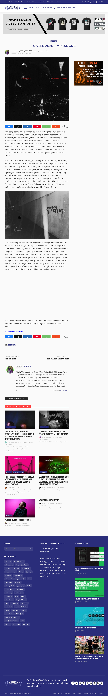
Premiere (8, 607)
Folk (29, 579)
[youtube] (91, 2)
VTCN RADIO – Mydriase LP (49, 500)
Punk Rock (15, 610)
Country (8, 575)
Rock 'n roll (9, 614)
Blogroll (42, 2)
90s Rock (13, 492)
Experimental (44, 51)
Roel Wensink (43, 439)
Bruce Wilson (43, 490)
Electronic (9, 579)
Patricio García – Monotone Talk (18, 520)
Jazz (16, 596)
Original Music (21, 600)
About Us (9, 2)
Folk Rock (8, 582)
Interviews (44, 427)
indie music (19, 589)
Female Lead (20, 447)
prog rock (25, 449)
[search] (101, 8)
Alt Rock (16, 568)
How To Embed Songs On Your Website (85, 628)
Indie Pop (8, 593)
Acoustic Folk (18, 561)
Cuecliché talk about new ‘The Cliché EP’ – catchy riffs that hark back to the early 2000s (89, 658)
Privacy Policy (31, 2)
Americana (26, 568)
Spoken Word (10, 451)
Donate (59, 2)
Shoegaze (19, 614)
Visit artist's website (14, 332)
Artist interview (54, 442)
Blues (21, 572)
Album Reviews (18, 472)
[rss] (99, 2)
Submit (64, 8)
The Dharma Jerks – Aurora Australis (58, 359)
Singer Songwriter (11, 621)
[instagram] (88, 2)
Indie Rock (18, 593)
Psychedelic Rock (21, 607)
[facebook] (80, 2)
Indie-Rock (9, 449)
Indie (27, 447)
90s (8, 492)
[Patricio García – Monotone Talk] (20, 508)
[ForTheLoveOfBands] (13, 683)
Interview (8, 596)
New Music (17, 449)
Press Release (11, 427)
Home (31, 8)
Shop (58, 8)
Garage (17, 582)
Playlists (48, 8)
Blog (38, 8)
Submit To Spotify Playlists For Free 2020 (87, 599)
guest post (20, 586)
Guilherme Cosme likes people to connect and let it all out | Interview (53, 432)
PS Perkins (14, 51)
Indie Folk (8, 589)
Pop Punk (24, 603)
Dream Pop (18, 575)
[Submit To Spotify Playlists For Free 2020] (89, 587)
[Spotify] (102, 2)
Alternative (44, 442)
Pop (6, 603)
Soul (22, 621)
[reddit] (96, 2)
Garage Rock (9, 586)
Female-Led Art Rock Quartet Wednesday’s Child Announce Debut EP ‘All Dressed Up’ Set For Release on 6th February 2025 (19, 435)
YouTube (26, 624)
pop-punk (14, 603)
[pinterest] (85, 2)
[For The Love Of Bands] (13, 7)
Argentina (18, 525)
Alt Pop (7, 568)
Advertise (50, 2)
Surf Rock (16, 624)
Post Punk (9, 494)
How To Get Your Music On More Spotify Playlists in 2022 (89, 569)
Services (71, 8)
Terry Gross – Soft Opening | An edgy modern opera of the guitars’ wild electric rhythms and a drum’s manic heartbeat (19, 480)
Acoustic (8, 561)
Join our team (20, 2)
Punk (7, 610)
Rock (15, 494)
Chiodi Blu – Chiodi (10, 359)
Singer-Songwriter (11, 617)
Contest (28, 572)
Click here (44, 548)
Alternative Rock (22, 565)
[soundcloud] (93, 2)
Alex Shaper (8, 444)
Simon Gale (27, 490)
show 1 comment (15, 399)
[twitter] (82, 2)
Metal (23, 596)
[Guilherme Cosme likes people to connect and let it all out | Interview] (54, 420)
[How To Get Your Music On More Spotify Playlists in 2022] (89, 556)
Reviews (54, 41)
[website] (16, 390)
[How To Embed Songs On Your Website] (89, 616)
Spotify (7, 624)
